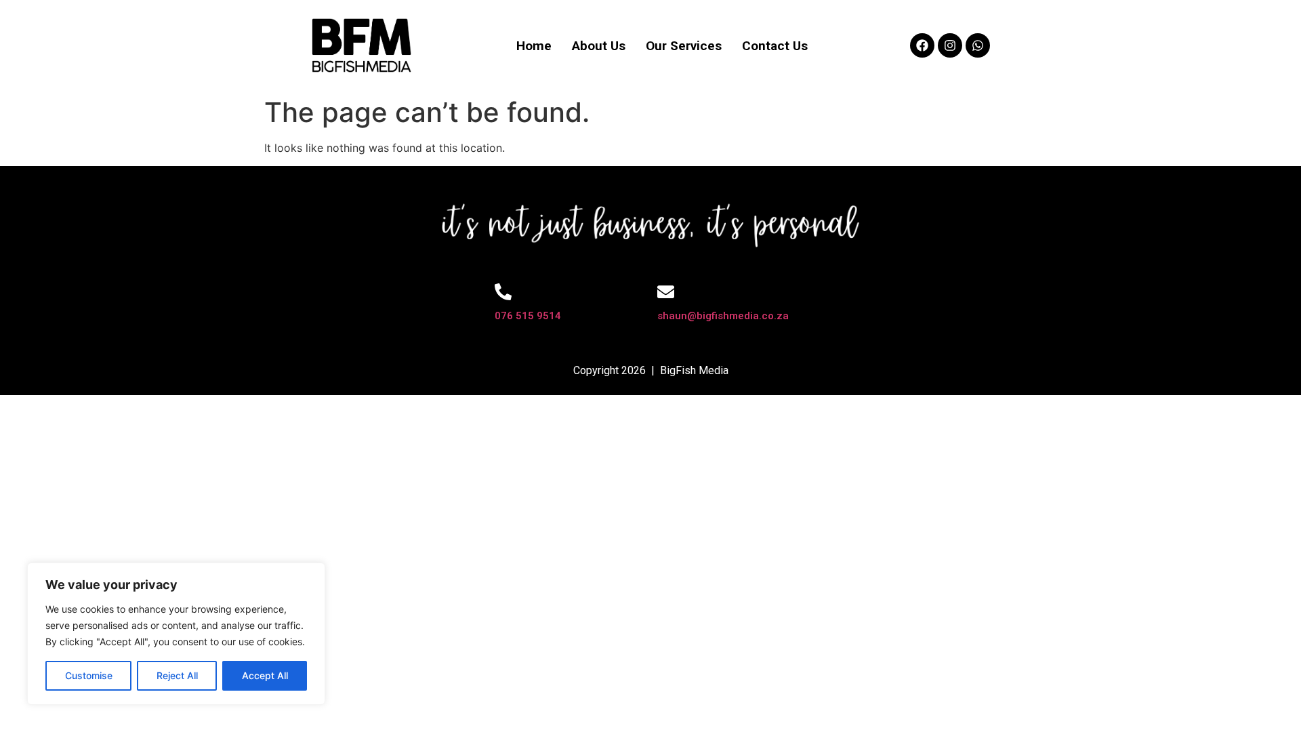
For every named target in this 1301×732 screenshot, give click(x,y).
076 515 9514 (528, 316)
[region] (176, 634)
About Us (598, 46)
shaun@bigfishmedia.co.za (723, 316)
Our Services (684, 46)
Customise (88, 675)
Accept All (265, 675)
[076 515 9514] (503, 291)
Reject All (177, 675)
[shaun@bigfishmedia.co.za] (665, 291)
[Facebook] (922, 45)
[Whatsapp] (978, 45)
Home (534, 46)
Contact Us (775, 46)
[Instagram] (950, 45)
